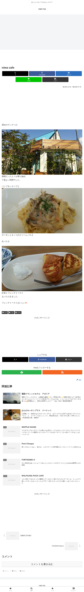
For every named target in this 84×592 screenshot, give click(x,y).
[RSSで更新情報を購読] (62, 372)
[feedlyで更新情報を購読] (22, 372)
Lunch (19, 312)
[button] (55, 79)
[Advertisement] (42, 31)
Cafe (12, 312)
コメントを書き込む (42, 564)
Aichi (5, 312)
